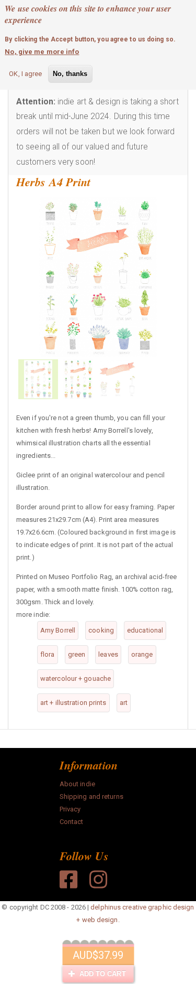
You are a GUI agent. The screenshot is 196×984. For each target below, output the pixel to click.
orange (142, 654)
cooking (101, 630)
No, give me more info (42, 52)
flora (47, 654)
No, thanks (70, 74)
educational (145, 630)
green (77, 654)
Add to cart (101, 974)
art (124, 703)
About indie (77, 784)
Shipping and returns (91, 796)
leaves (108, 654)
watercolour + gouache (75, 678)
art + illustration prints (73, 703)
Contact (72, 822)
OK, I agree (25, 74)
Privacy (70, 809)
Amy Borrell (57, 630)
